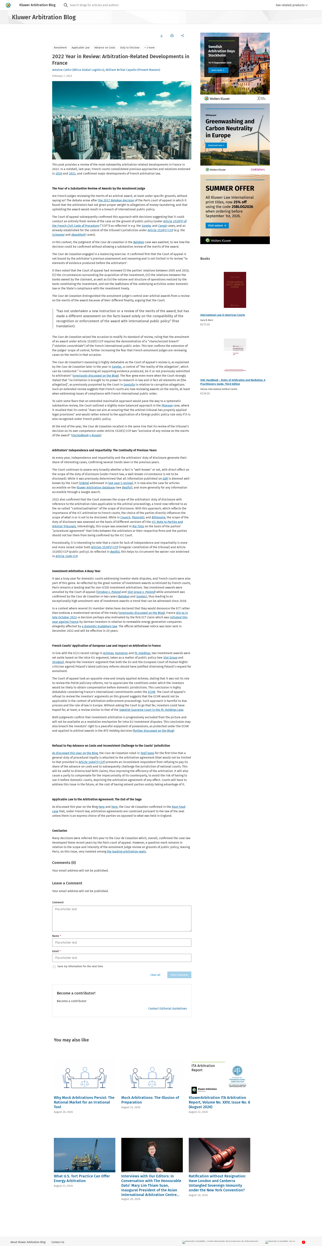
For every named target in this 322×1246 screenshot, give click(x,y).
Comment (58, 902)
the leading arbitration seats (126, 851)
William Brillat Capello (121, 70)
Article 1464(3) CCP (91, 762)
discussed (62, 753)
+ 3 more (149, 47)
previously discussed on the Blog (95, 375)
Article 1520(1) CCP (160, 230)
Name (56, 936)
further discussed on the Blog (153, 730)
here (102, 807)
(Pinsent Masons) (148, 70)
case (179, 710)
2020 (59, 173)
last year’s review (120, 483)
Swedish (125, 710)
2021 (72, 173)
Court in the (152, 710)
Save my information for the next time (80, 966)
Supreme (137, 710)
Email (56, 951)
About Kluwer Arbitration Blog (27, 1242)
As (54, 753)
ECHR (151, 692)
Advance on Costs (104, 47)
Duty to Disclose (130, 47)
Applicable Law (80, 47)
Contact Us (57, 1242)
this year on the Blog (83, 753)
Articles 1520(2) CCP (104, 547)
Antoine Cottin (62, 70)
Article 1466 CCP (66, 556)
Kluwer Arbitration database (96, 487)
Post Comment (179, 975)
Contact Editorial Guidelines (167, 1008)
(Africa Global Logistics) (88, 70)
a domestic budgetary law (99, 626)
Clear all (155, 975)
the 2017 (104, 200)
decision (128, 200)
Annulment (60, 47)
